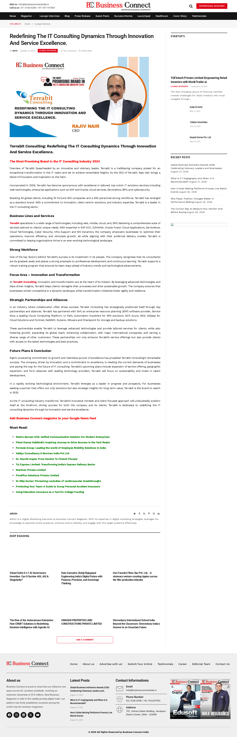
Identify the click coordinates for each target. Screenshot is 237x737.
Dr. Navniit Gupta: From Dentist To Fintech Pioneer (47, 458)
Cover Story (180, 16)
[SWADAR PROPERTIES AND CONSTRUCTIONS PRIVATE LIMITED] (85, 602)
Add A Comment (85, 639)
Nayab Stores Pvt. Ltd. (200, 137)
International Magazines (212, 6)
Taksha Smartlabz (198, 122)
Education (29, 491)
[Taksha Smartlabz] (179, 125)
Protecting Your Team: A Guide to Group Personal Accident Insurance (58, 486)
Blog (67, 16)
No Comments (70, 51)
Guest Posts (102, 16)
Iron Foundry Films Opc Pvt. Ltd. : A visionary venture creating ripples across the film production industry (135, 576)
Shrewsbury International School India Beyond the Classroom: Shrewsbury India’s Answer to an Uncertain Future (136, 624)
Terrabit (14, 223)
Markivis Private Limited (31, 469)
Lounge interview (49, 16)
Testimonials (199, 16)
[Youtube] (38, 715)
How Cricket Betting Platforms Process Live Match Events (91, 714)
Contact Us (223, 664)
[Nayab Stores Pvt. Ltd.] (179, 140)
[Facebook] (9, 715)
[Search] (191, 6)
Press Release (82, 16)
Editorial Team (201, 664)
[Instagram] (16, 715)
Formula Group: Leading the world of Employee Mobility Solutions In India (61, 447)
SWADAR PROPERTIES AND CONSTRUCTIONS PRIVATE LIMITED (81, 622)
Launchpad (144, 16)
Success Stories (123, 16)
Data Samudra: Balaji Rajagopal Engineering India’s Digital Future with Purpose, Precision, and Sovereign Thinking (81, 578)
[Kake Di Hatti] (179, 110)
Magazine (26, 16)
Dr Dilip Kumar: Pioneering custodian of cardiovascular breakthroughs (58, 481)
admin (15, 51)
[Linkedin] (23, 715)
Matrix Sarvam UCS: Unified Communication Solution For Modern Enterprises (63, 436)
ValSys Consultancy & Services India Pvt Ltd (42, 453)
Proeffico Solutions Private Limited (37, 475)
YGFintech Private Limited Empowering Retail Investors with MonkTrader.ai (199, 79)
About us (88, 664)
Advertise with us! (110, 664)
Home (73, 664)
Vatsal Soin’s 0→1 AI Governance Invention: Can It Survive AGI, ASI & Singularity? (29, 576)
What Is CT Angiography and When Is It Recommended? (88, 701)
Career (182, 664)
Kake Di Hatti (196, 107)
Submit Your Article (140, 664)
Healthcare (162, 16)
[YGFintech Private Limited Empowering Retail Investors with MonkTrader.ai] (199, 58)
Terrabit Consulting (24, 281)
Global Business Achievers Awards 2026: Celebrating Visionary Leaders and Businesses (90, 689)
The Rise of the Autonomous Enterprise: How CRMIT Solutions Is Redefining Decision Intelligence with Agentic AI (32, 624)
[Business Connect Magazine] (118, 6)
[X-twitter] (31, 715)
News (13, 16)
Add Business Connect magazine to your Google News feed (53, 418)
